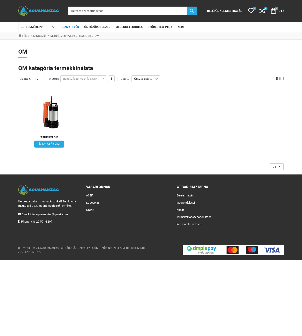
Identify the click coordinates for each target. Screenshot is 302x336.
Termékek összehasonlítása (194, 217)
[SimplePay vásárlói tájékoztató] (233, 250)
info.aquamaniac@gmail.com (49, 214)
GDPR (90, 209)
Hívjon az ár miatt (49, 143)
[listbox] (83, 78)
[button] (251, 10)
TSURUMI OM (49, 137)
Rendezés (53, 78)
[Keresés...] (192, 11)
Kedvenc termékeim (188, 224)
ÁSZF (89, 195)
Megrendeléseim (186, 202)
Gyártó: (125, 78)
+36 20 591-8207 (41, 221)
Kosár (180, 209)
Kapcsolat (92, 202)
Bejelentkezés (185, 195)
